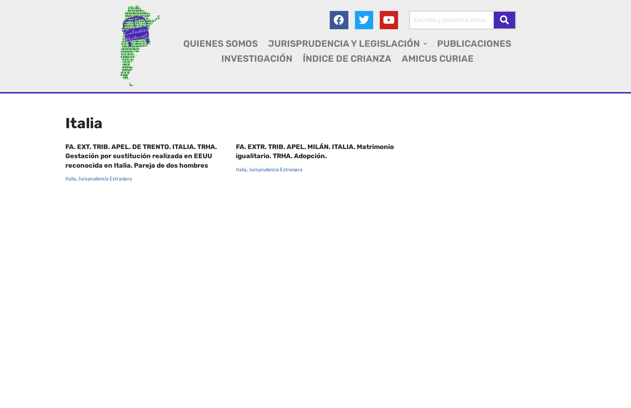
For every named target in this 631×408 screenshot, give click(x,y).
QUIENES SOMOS (220, 43)
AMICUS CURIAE (438, 58)
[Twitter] (364, 20)
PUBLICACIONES (474, 43)
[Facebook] (339, 20)
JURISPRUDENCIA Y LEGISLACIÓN (344, 43)
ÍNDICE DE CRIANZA (347, 58)
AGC (71, 398)
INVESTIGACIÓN (256, 58)
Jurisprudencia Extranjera (105, 179)
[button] (347, 44)
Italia (70, 179)
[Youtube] (389, 20)
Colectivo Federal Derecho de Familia (116, 389)
